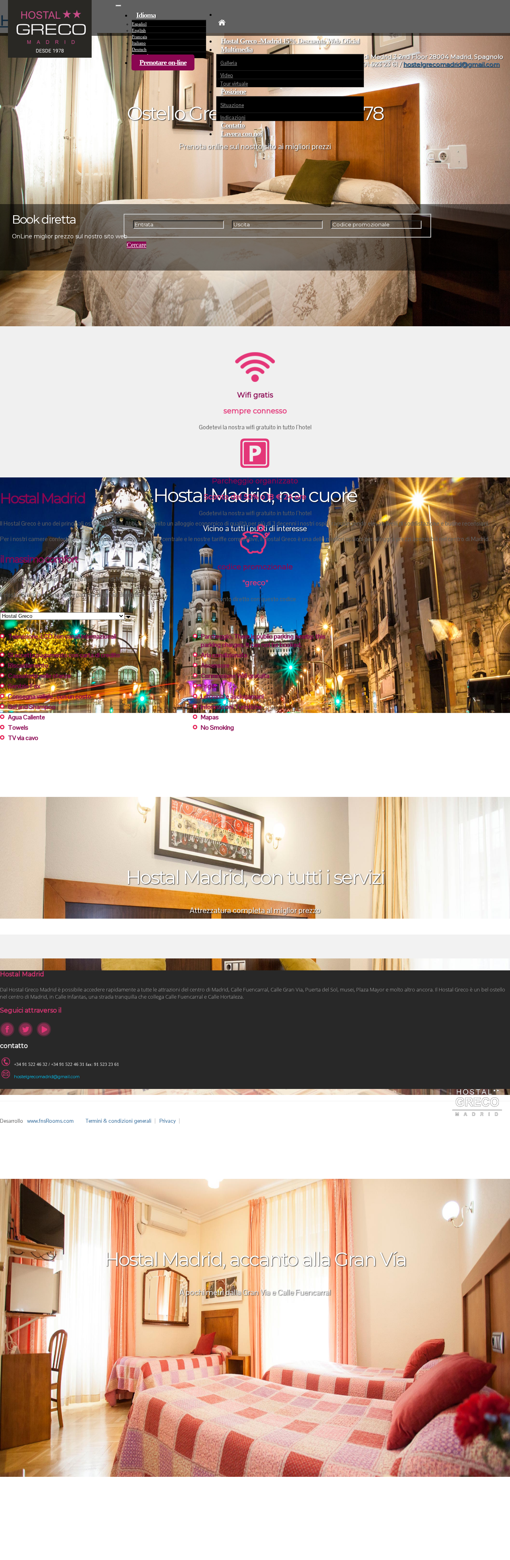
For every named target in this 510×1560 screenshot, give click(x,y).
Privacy (167, 1121)
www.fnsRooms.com (50, 1121)
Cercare (136, 244)
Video (226, 75)
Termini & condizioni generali (118, 1121)
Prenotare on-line (162, 62)
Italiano (139, 43)
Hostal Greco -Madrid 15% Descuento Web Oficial (290, 41)
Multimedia (237, 49)
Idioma (146, 15)
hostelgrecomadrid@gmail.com (47, 1076)
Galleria (228, 63)
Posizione (233, 91)
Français (139, 36)
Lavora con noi (241, 134)
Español (139, 23)
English (139, 30)
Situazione (232, 105)
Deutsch (139, 49)
